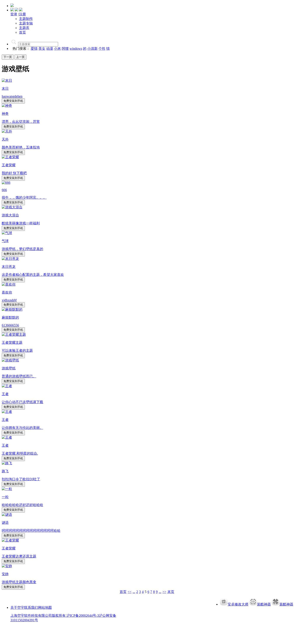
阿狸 (65, 48)
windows (76, 48)
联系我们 (31, 607)
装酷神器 (264, 604)
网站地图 (45, 607)
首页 (123, 592)
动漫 (49, 48)
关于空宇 (17, 607)
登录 (13, 14)
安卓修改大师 (238, 604)
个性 (101, 48)
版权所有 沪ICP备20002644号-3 (75, 615)
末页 (170, 592)
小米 (57, 48)
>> (164, 592)
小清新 (92, 48)
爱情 (34, 48)
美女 (41, 48)
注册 (22, 14)
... (134, 592)
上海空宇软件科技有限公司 (31, 615)
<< (130, 592)
